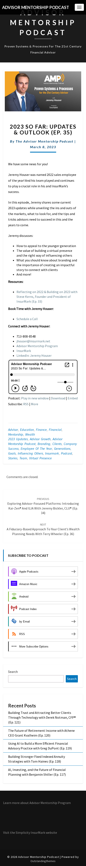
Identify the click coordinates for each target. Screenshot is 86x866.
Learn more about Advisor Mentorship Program (37, 803)
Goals (12, 453)
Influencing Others (30, 453)
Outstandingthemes (43, 861)
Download (58, 398)
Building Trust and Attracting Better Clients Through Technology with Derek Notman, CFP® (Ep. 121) (42, 717)
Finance (41, 429)
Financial (55, 429)
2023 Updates (18, 439)
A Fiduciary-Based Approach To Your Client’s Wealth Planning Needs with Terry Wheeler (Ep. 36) (43, 529)
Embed (73, 398)
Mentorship (15, 434)
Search (13, 672)
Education (27, 429)
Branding (44, 444)
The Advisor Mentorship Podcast (44, 141)
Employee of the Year (36, 448)
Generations (62, 448)
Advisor (13, 429)
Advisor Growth (40, 439)
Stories (12, 458)
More (34, 404)
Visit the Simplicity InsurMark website (30, 832)
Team (23, 458)
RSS (26, 404)
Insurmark (52, 453)
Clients (57, 444)
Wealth (30, 434)
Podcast (66, 453)
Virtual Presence (40, 458)
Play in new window (35, 398)
